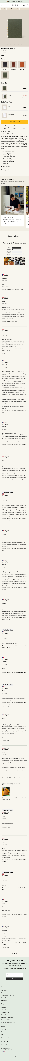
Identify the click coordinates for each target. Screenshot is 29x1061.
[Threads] (7, 1041)
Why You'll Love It (6, 131)
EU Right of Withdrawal (6, 1020)
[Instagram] (2, 1041)
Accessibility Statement (7, 1017)
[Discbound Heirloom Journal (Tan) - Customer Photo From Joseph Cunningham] (11, 263)
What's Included (5, 166)
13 (21, 45)
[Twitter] (5, 1041)
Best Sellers (4, 990)
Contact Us (3, 1007)
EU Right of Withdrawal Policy (8, 1022)
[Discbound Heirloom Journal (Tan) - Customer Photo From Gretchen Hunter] (6, 263)
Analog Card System (6, 992)
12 (20, 45)
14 (22, 45)
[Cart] (27, 5)
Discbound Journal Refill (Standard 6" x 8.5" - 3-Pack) (12, 289)
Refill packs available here (7, 151)
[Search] (5, 5)
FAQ (2, 1034)
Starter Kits (3, 8)
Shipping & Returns (6, 170)
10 (17, 45)
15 (24, 45)
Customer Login (5, 1012)
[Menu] (1, 5)
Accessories (16, 8)
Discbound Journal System (7, 995)
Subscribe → (14, 979)
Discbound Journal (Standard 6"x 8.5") (9, 321)
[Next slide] (26, 207)
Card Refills (10, 8)
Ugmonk (16, 1056)
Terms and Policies (14, 1059)
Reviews (3, 1032)
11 (18, 45)
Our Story (3, 1029)
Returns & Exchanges (6, 1009)
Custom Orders (4, 1015)
